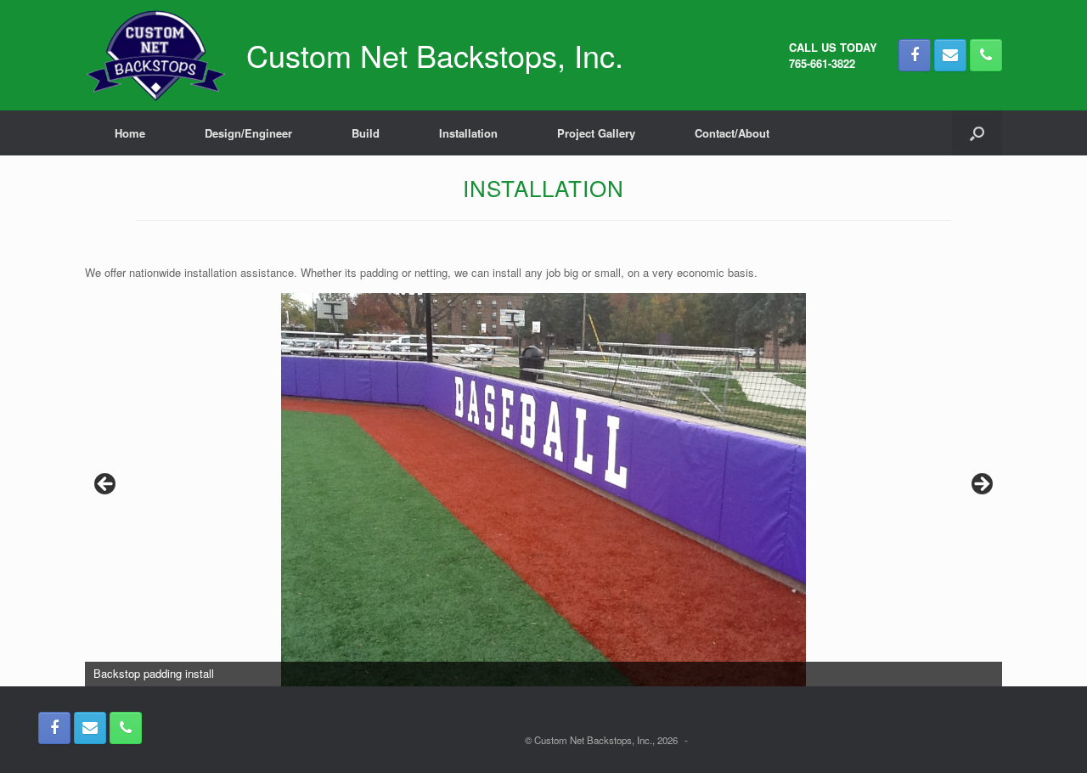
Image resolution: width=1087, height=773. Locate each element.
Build (366, 133)
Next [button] (981, 485)
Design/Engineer (248, 133)
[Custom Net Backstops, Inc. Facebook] (914, 55)
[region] (543, 489)
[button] (977, 132)
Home (130, 133)
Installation (468, 133)
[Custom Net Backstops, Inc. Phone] (986, 55)
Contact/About (732, 133)
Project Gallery (596, 133)
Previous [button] (106, 485)
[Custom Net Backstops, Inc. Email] (950, 55)
